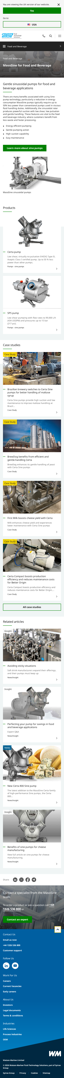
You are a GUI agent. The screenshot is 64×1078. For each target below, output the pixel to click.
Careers (7, 981)
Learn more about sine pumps (25, 148)
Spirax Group (9, 1073)
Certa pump (14, 252)
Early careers (9, 991)
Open (50, 36)
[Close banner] (58, 4)
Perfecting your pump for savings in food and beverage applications (30, 725)
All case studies (32, 607)
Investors (8, 1005)
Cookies (34, 1073)
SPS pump (13, 313)
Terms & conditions (13, 1015)
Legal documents (12, 1010)
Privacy (22, 1073)
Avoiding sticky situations (21, 665)
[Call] (44, 36)
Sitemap (46, 1073)
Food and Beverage (17, 46)
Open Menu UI (59, 36)
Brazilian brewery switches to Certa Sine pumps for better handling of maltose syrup (30, 392)
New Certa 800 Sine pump (21, 785)
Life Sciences (9, 1028)
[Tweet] (21, 879)
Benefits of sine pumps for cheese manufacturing (26, 848)
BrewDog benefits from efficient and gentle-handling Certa (28, 458)
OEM (5, 1039)
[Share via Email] (34, 879)
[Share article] (15, 879)
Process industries (12, 1034)
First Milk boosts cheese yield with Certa (30, 518)
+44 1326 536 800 (11, 945)
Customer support (12, 950)
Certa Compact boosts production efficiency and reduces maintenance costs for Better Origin (30, 579)
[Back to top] (57, 929)
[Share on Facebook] (27, 879)
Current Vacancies (12, 986)
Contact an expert (17, 919)
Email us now (10, 939)
